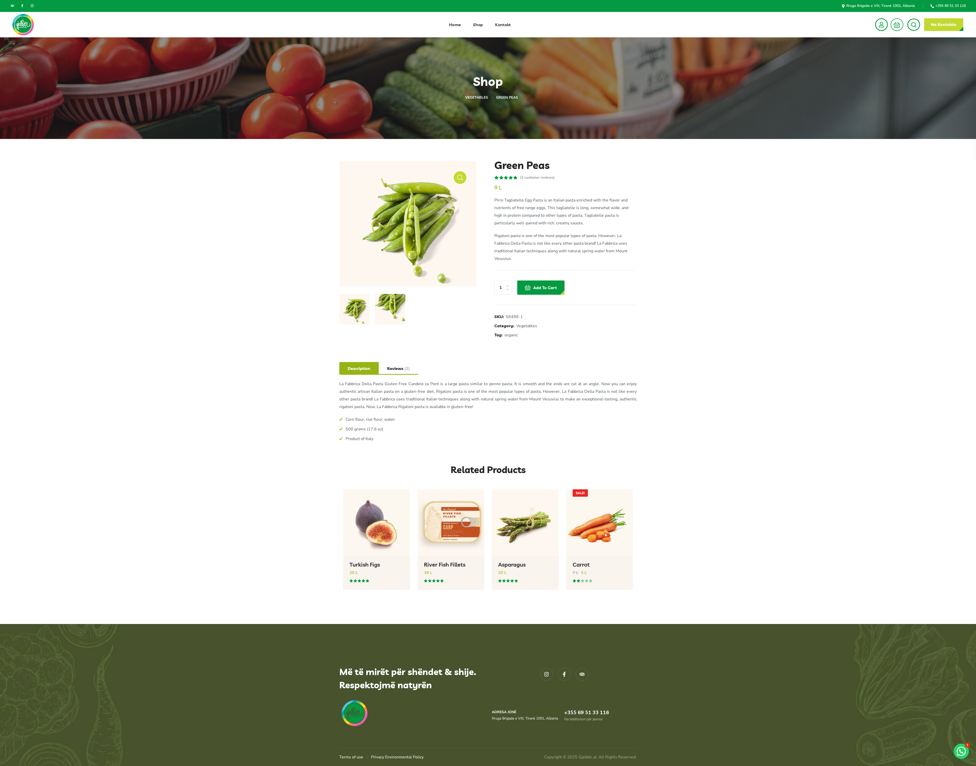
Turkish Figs (364, 564)
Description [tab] (359, 368)
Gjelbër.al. (588, 757)
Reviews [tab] (398, 368)
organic (511, 335)
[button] (895, 24)
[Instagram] (32, 5)
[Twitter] (12, 5)
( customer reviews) (537, 177)
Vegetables (476, 97)
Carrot (581, 564)
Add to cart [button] (398, 593)
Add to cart (545, 287)
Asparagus (512, 564)
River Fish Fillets (444, 564)
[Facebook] (22, 5)
